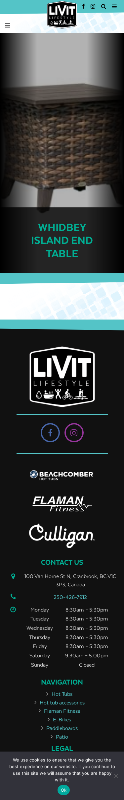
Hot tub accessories (62, 702)
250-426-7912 (70, 597)
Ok (64, 790)
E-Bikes (62, 719)
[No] (115, 775)
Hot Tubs (62, 694)
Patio (62, 737)
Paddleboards (62, 728)
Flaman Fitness (62, 711)
